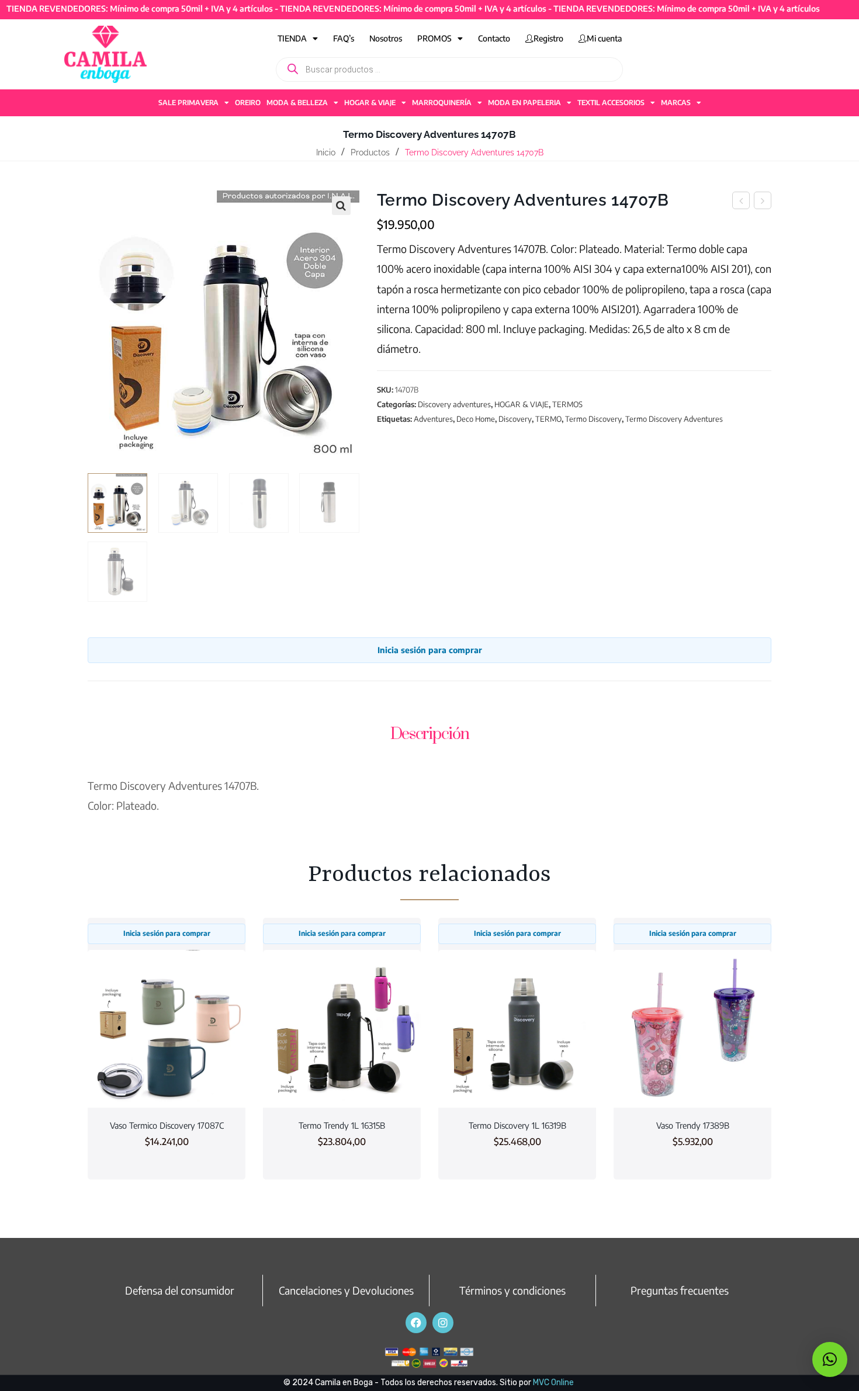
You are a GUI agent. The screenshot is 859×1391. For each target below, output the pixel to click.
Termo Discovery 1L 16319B (517, 1125)
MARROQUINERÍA (442, 102)
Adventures (433, 419)
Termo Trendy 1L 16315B (342, 1125)
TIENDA (292, 38)
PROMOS (434, 38)
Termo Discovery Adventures (674, 419)
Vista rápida (166, 1085)
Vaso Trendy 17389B (692, 1125)
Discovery (515, 419)
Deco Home (475, 419)
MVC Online (553, 1382)
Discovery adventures (454, 404)
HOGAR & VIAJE (370, 102)
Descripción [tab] (429, 734)
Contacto (494, 38)
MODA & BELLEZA (297, 102)
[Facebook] (416, 1322)
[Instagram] (442, 1322)
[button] (341, 205)
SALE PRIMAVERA (188, 102)
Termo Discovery (593, 419)
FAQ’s (343, 38)
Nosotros (385, 38)
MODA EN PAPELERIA (524, 102)
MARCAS (676, 102)
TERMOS (567, 404)
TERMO (548, 419)
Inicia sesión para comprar (429, 650)
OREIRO (248, 102)
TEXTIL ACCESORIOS (611, 102)
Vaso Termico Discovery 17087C (167, 1125)
